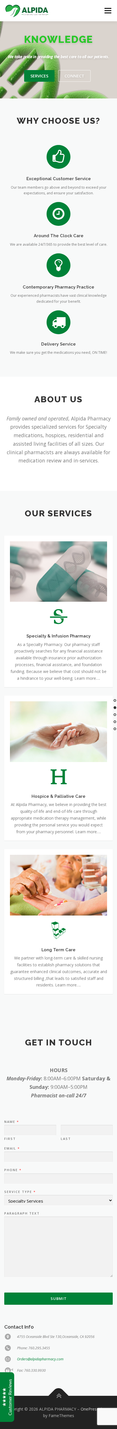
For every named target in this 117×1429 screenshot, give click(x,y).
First (10, 1139)
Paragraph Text (22, 1213)
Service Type (19, 1192)
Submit (59, 1298)
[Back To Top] (59, 1396)
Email (11, 1148)
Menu (107, 10)
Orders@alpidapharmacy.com (40, 1359)
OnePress (90, 1409)
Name (11, 1122)
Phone (12, 1170)
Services (39, 76)
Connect (74, 76)
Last (66, 1139)
